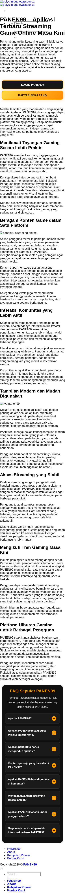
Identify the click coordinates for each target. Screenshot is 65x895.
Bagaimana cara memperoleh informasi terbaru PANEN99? (26, 830)
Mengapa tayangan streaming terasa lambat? (26, 797)
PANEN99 (14, 848)
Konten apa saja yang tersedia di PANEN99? (28, 765)
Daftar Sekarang (32, 95)
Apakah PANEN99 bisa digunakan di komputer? (29, 781)
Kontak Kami (15, 858)
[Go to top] (1, 868)
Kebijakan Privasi (18, 855)
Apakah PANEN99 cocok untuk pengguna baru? (27, 814)
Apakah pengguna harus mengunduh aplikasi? (23, 748)
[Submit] (15, 37)
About (11, 852)
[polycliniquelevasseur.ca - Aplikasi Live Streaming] (17, 3)
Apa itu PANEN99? (20, 718)
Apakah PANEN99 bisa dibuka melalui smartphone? (27, 732)
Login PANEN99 (32, 84)
